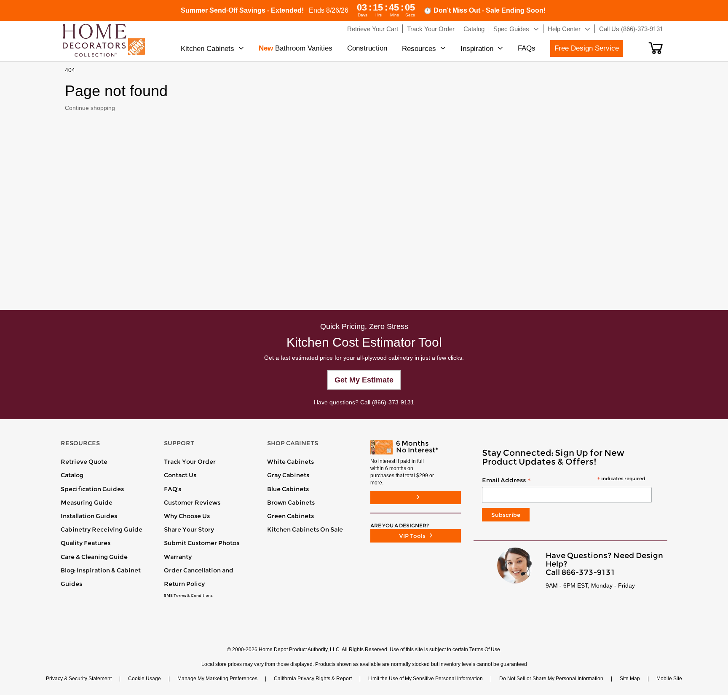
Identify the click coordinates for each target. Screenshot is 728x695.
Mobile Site (669, 679)
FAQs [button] (526, 48)
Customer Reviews (192, 502)
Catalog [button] (473, 28)
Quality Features (85, 543)
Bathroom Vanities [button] (295, 48)
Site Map (630, 679)
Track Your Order (190, 461)
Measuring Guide (86, 502)
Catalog (72, 475)
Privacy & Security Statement (79, 679)
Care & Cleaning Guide (94, 557)
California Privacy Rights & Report (313, 679)
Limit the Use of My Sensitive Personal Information (425, 679)
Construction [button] (367, 48)
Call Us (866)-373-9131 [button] (631, 28)
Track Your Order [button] (431, 28)
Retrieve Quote (84, 461)
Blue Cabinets (288, 489)
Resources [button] (419, 49)
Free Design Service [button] (586, 48)
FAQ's (172, 489)
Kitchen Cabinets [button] (207, 49)
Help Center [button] (564, 28)
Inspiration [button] (476, 49)
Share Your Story (189, 529)
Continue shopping (90, 107)
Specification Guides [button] (92, 489)
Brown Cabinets (291, 502)
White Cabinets (290, 461)
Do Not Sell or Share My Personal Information (551, 679)
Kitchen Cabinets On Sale (305, 529)
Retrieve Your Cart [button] (372, 28)
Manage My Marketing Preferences (217, 679)
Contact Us (180, 475)
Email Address (563, 481)
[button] (655, 48)
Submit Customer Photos (201, 543)
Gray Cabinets (288, 475)
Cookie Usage (144, 679)
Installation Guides (89, 516)
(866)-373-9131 (393, 402)
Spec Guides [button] (511, 28)
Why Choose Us (187, 516)
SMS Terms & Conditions (188, 595)
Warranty (178, 557)
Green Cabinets (290, 516)
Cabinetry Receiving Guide (101, 529)
